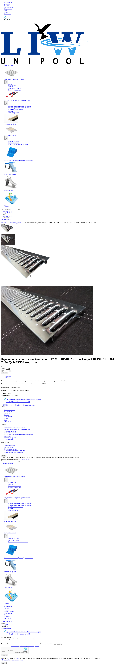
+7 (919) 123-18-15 (7, 216)
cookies (18, 658)
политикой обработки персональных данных (25, 646)
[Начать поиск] (19, 209)
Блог (5, 420)
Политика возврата (10, 449)
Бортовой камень (13, 143)
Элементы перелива (14, 90)
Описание (7, 376)
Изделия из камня (10, 433)
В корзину (4, 372)
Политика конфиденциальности (14, 450)
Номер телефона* (45, 644)
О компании (8, 411)
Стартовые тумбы (10, 438)
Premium (10, 86)
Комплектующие (13, 113)
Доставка (7, 413)
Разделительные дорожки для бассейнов (17, 429)
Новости (7, 418)
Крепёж (10, 111)
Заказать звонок (6, 219)
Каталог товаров (9, 410)
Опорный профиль (10, 431)
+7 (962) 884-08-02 (7, 211)
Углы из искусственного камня (18, 144)
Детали (6, 377)
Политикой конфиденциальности (12, 660)
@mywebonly (26, 459)
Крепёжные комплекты (15, 109)
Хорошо (3, 663)
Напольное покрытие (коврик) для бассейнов (18, 434)
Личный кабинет (9, 445)
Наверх (3, 455)
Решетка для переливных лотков (14, 428)
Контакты (7, 421)
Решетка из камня (13, 141)
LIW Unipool (12, 85)
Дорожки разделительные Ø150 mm (19, 108)
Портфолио (8, 416)
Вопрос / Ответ (9, 447)
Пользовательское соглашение (13, 452)
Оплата (6, 415)
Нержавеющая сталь (14, 88)
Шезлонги (7, 436)
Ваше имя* (4, 644)
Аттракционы (8, 439)
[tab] (60, 376)
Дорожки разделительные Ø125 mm (19, 106)
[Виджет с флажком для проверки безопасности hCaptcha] (15, 650)
